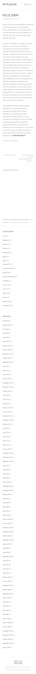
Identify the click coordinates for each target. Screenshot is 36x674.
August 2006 (6, 598)
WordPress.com (24, 670)
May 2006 (6, 610)
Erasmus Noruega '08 (9, 276)
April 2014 (6, 337)
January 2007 (7, 581)
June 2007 (6, 560)
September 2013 (7, 362)
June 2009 (6, 503)
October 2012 (7, 391)
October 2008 (7, 536)
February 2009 (7, 519)
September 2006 (7, 594)
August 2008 (6, 544)
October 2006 (7, 589)
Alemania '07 (6, 264)
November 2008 (7, 532)
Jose (18, 19)
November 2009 (7, 490)
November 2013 (7, 354)
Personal (14, 141)
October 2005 (7, 639)
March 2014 (6, 341)
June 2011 (6, 432)
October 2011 (7, 424)
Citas (4, 236)
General (5, 244)
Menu (29, 4)
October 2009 (7, 494)
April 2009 (6, 511)
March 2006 (6, 618)
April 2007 (6, 569)
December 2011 (7, 416)
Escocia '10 (6, 285)
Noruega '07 (6, 301)
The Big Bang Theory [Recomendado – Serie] (26, 158)
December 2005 (7, 631)
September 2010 (7, 461)
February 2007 (7, 577)
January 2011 (7, 449)
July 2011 (5, 428)
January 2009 (7, 523)
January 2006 (7, 627)
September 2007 (7, 556)
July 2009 (5, 498)
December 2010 (7, 453)
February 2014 (7, 345)
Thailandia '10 (7, 305)
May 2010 (6, 474)
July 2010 (5, 465)
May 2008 (6, 548)
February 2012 (7, 407)
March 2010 (6, 482)
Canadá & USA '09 (8, 268)
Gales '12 (5, 289)
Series (4, 256)
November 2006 (7, 585)
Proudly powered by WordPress (18, 667)
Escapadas (6, 281)
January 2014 (7, 350)
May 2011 (6, 436)
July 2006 (5, 602)
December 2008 (7, 527)
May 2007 (6, 565)
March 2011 (6, 445)
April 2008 (6, 552)
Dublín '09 (6, 272)
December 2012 (7, 383)
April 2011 (6, 441)
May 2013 (6, 370)
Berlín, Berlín (9, 155)
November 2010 (7, 457)
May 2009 (6, 507)
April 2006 (6, 614)
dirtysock (10, 4)
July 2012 (5, 395)
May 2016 (6, 329)
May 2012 (6, 403)
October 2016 (7, 325)
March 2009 (6, 515)
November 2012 (7, 387)
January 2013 (7, 378)
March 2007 (6, 573)
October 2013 (7, 358)
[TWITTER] (16, 662)
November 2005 (7, 635)
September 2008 (7, 540)
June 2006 (6, 606)
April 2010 (6, 478)
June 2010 (6, 470)
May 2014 (6, 333)
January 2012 (7, 412)
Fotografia (5, 240)
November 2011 (7, 420)
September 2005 (7, 643)
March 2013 (6, 374)
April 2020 (6, 321)
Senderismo (6, 252)
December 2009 (7, 486)
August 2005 (6, 647)
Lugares (5, 297)
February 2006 (7, 622)
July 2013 (5, 366)
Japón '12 (5, 293)
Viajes (4, 261)
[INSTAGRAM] (20, 662)
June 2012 (6, 399)
